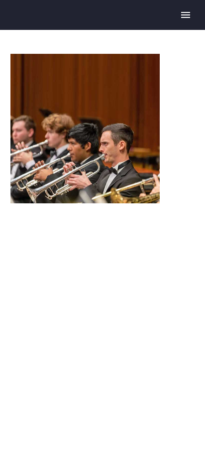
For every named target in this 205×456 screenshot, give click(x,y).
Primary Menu (186, 14)
